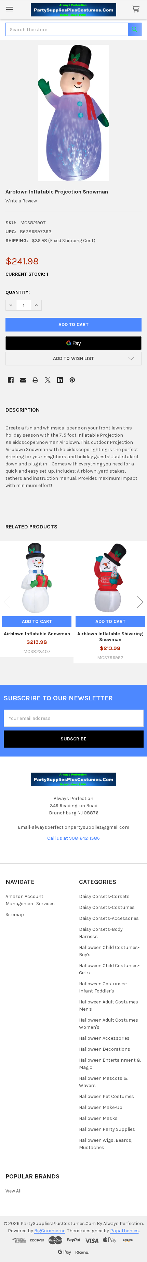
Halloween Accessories (104, 1038)
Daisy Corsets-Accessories (109, 918)
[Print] (35, 380)
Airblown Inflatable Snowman (37, 634)
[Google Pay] (73, 343)
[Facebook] (10, 380)
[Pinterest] (72, 380)
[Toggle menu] (9, 9)
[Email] (23, 380)
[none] (73, 113)
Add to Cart (37, 621)
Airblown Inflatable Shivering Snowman (110, 637)
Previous (7, 602)
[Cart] (137, 9)
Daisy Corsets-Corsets (104, 896)
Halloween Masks (98, 1118)
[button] (73, 358)
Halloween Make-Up (100, 1107)
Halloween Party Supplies (107, 1129)
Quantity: (17, 292)
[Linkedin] (60, 380)
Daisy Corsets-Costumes (107, 907)
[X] (47, 380)
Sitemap (14, 914)
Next (140, 602)
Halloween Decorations (104, 1049)
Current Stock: (26, 274)
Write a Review (21, 201)
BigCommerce (49, 1231)
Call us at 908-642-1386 (73, 838)
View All (13, 1191)
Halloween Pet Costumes (106, 1096)
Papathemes (124, 1231)
